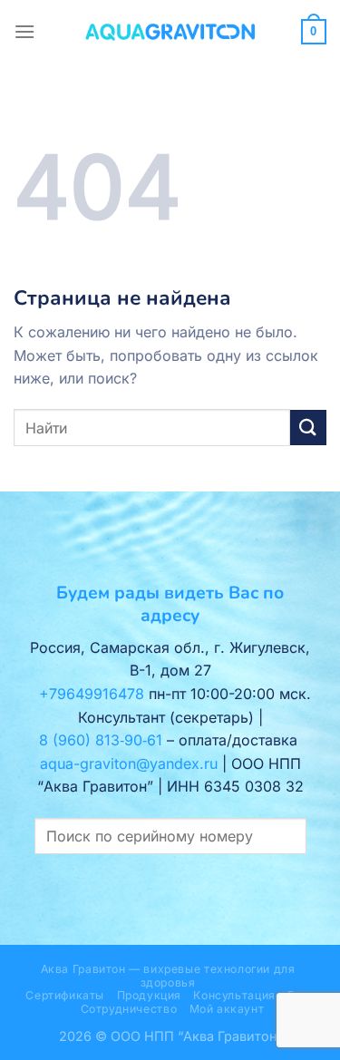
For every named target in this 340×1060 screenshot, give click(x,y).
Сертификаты (64, 995)
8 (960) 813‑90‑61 (100, 740)
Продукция (149, 995)
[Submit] (308, 427)
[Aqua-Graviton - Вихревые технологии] (170, 31)
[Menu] (24, 31)
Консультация (234, 995)
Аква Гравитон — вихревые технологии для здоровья (168, 975)
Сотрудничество (129, 1009)
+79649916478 (91, 694)
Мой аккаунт (227, 1009)
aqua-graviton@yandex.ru (129, 763)
